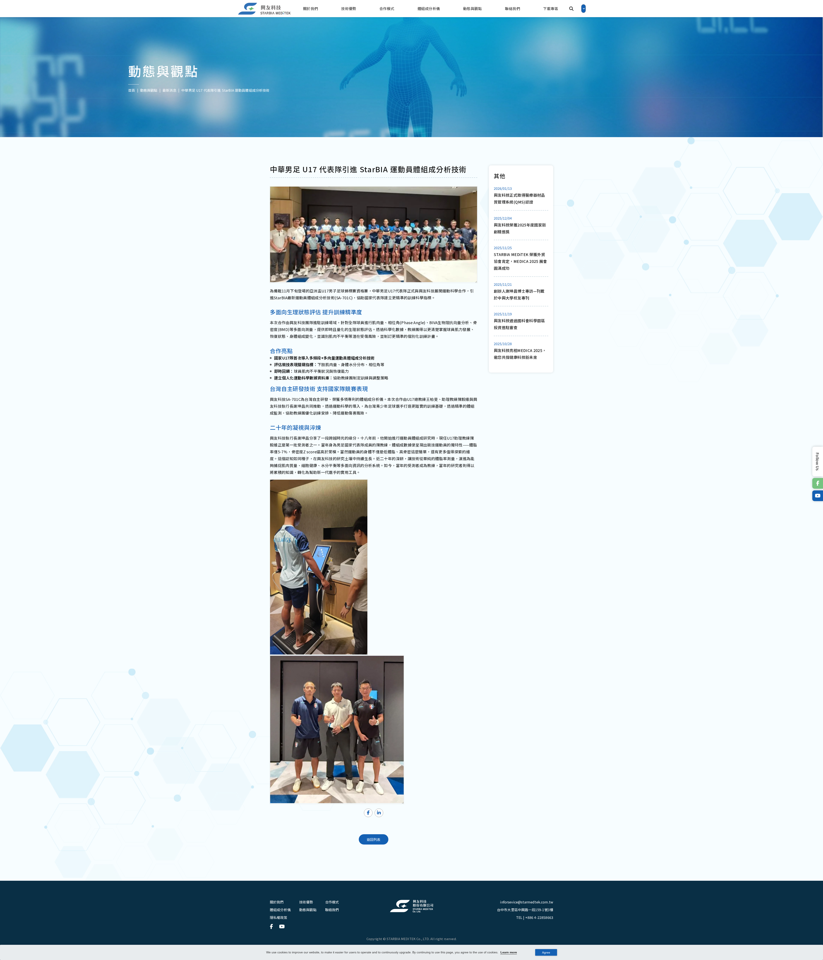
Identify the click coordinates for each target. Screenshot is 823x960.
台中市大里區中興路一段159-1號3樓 (525, 910)
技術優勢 (348, 8)
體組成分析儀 (429, 8)
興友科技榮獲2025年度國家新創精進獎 (520, 228)
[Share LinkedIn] (379, 813)
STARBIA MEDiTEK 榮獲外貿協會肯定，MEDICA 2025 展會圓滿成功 (520, 261)
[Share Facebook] (368, 813)
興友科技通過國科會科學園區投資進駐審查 (519, 324)
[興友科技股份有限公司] (411, 906)
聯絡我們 (512, 8)
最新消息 (169, 90)
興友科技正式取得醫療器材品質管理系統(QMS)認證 (519, 198)
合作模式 (386, 8)
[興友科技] (264, 9)
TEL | (534, 917)
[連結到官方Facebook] (817, 483)
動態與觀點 (472, 8)
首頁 (131, 90)
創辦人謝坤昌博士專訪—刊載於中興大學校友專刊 (519, 294)
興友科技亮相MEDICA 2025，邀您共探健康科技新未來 (520, 353)
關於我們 (310, 8)
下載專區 (550, 8)
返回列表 (374, 839)
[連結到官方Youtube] (817, 495)
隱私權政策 (278, 917)
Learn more (508, 952)
